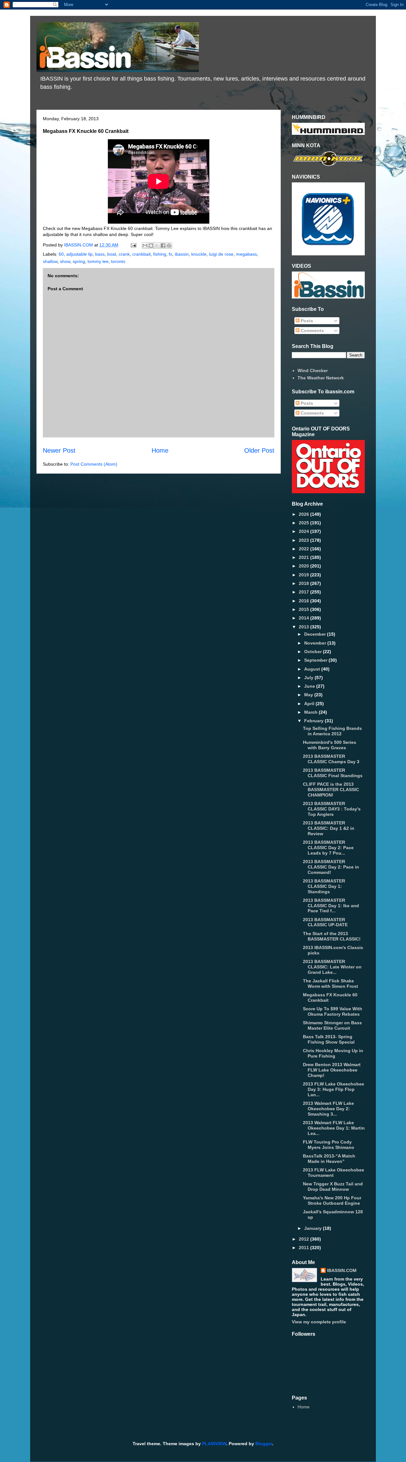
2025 (304, 522)
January (313, 1228)
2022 (304, 548)
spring (79, 261)
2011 (304, 1247)
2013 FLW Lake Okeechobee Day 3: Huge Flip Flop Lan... (333, 1089)
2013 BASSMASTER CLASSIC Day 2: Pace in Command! (331, 867)
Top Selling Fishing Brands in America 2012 (332, 731)
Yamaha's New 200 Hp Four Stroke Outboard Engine (332, 1200)
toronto (118, 261)
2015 (304, 609)
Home (160, 450)
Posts (306, 320)
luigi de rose (221, 254)
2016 (304, 600)
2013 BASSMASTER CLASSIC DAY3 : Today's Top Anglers (332, 809)
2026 (304, 514)
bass (100, 254)
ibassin (182, 254)
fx (170, 254)
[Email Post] (133, 244)
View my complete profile (319, 1321)
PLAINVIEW (214, 1443)
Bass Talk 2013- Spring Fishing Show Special (329, 1039)
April (310, 703)
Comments (311, 330)
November (315, 643)
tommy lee (98, 261)
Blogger (263, 1443)
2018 (304, 583)
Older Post (259, 450)
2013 (304, 626)
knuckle (198, 254)
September (316, 660)
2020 (304, 565)
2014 (304, 617)
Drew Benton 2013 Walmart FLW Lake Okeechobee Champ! (332, 1070)
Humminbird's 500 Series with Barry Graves (329, 745)
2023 (304, 540)
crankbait (141, 254)
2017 (304, 591)
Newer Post (59, 450)
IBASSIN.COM (79, 244)
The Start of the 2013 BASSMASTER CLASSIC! (332, 936)
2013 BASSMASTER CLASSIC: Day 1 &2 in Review (328, 828)
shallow (50, 261)
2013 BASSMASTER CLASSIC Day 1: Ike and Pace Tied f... (331, 906)
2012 (304, 1239)
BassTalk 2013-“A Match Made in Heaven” (329, 1158)
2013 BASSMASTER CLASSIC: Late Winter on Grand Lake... (332, 967)
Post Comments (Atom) (93, 464)
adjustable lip (79, 254)
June (310, 686)
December (315, 634)
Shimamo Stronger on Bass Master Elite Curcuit (332, 1025)
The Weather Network (321, 377)
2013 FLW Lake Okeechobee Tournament (333, 1172)
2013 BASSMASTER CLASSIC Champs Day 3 (331, 759)
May (309, 694)
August (312, 669)
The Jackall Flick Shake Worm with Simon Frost (330, 983)
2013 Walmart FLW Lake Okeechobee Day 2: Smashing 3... (328, 1109)
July (309, 677)
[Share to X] (157, 245)
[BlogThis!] (151, 245)
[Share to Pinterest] (169, 245)
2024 (304, 531)
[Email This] (145, 245)
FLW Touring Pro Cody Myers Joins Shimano (328, 1144)
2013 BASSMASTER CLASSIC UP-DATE (325, 922)
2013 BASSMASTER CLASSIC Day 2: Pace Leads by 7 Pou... (328, 848)
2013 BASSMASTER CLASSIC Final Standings (333, 773)
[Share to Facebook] (163, 245)
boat (111, 254)
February (314, 720)
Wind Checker (313, 370)
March (311, 712)
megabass (246, 254)
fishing (159, 254)
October (313, 651)
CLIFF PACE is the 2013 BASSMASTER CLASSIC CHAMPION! (331, 789)
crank (124, 254)
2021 (304, 557)
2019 (304, 574)
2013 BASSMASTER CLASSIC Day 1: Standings (324, 886)
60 (61, 254)
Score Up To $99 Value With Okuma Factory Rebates (332, 1011)
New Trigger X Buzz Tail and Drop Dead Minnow (333, 1186)
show (65, 261)
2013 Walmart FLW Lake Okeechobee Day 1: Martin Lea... (334, 1128)
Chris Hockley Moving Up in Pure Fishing (333, 1053)
